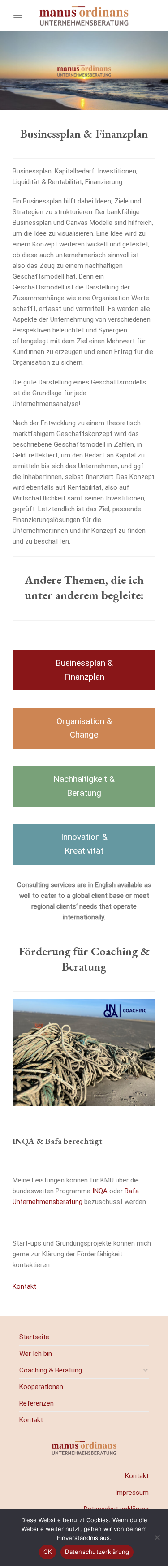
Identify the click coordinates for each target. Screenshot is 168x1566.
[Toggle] (145, 1370)
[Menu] (18, 15)
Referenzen (36, 1403)
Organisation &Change (84, 728)
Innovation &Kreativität (84, 844)
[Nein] (156, 1540)
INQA (100, 1191)
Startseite (34, 1337)
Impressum (132, 1492)
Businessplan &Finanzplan (84, 670)
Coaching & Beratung (50, 1370)
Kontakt (24, 1286)
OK (47, 1551)
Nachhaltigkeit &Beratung (84, 786)
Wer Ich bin (35, 1354)
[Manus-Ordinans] (84, 16)
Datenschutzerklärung (97, 1551)
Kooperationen (41, 1387)
